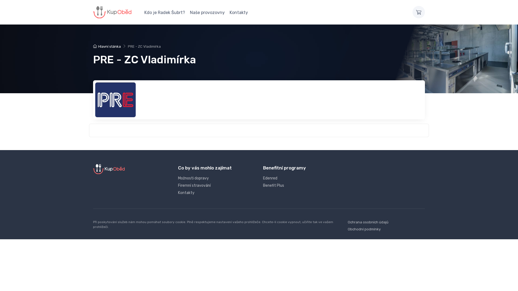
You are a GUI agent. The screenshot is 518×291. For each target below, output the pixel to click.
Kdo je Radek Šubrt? (164, 12)
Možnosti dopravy (193, 178)
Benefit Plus (273, 185)
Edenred (270, 178)
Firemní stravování (194, 185)
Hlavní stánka (109, 46)
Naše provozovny (207, 12)
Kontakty (239, 12)
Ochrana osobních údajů (368, 222)
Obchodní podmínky (364, 229)
